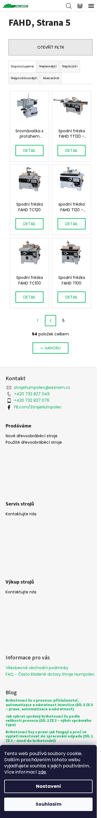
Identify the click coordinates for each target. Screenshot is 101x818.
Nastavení (48, 786)
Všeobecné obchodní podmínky (37, 668)
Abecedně (51, 78)
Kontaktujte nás (21, 514)
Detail (29, 150)
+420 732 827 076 (31, 400)
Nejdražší (69, 66)
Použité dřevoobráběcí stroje (34, 442)
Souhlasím (48, 804)
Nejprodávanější (24, 78)
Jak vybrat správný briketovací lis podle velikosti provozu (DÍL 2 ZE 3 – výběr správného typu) (48, 720)
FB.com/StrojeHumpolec (38, 407)
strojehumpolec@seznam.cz (42, 387)
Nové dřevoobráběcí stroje (32, 436)
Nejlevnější (48, 66)
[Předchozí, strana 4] (50, 320)
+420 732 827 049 (32, 394)
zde (42, 772)
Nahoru (53, 348)
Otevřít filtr (50, 47)
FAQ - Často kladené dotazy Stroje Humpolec (50, 674)
